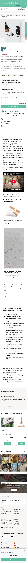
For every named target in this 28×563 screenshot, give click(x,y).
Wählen (7, 443)
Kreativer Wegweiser (5, 530)
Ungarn (17, 542)
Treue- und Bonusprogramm (17, 524)
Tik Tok (21, 451)
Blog (14, 530)
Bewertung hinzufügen (8, 407)
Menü (1, 9)
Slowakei (5, 543)
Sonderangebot (17, 509)
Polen (4, 545)
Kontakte (16, 519)
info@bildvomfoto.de (9, 503)
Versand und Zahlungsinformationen (6, 523)
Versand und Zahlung (6, 98)
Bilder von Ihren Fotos (6, 511)
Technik (3, 509)
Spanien (17, 547)
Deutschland (6, 547)
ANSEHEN (17, 5)
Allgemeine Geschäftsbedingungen (6, 520)
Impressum (16, 521)
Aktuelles (16, 511)
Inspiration (3, 513)
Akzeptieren (13, 560)
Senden (14, 489)
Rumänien (17, 543)
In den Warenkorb (14, 106)
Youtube (24, 451)
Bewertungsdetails (18, 56)
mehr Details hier (15, 61)
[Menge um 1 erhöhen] (5, 103)
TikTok (5, 293)
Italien (16, 545)
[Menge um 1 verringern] (2, 103)
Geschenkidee (17, 513)
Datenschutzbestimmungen (13, 487)
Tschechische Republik (8, 542)
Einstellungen (13, 555)
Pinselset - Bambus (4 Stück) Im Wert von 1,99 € (15, 93)
